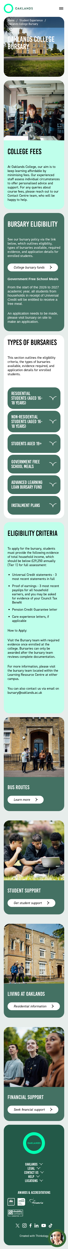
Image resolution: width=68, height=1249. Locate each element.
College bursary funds (29, 267)
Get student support (28, 903)
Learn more (22, 799)
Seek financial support (29, 1109)
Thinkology (42, 1236)
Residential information (30, 1006)
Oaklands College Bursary (23, 24)
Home (11, 20)
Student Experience (31, 20)
